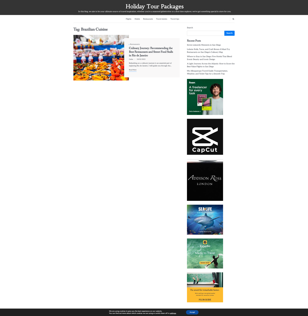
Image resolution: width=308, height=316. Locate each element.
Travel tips (174, 19)
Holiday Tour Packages (155, 6)
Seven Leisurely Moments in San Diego (204, 45)
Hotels (137, 19)
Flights (128, 19)
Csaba (131, 59)
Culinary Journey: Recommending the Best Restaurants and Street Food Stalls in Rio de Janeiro (151, 51)
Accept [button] (192, 312)
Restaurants (148, 19)
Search (190, 28)
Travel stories (161, 19)
